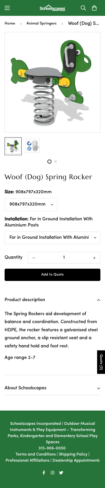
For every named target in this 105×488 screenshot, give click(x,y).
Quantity (13, 257)
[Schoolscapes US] (52, 8)
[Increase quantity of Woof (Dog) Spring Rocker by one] (94, 258)
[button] (94, 8)
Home (10, 24)
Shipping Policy (73, 454)
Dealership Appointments (76, 461)
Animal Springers (42, 24)
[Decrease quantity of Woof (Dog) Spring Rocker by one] (34, 258)
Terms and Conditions (36, 454)
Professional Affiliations (27, 461)
